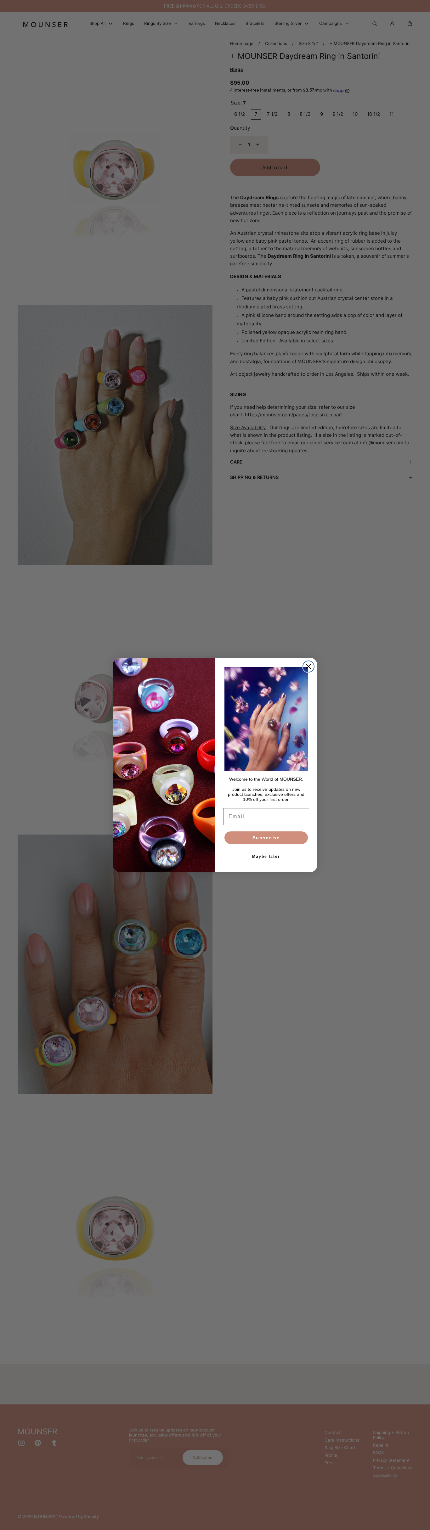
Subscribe (266, 837)
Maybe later (266, 856)
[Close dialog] (308, 666)
